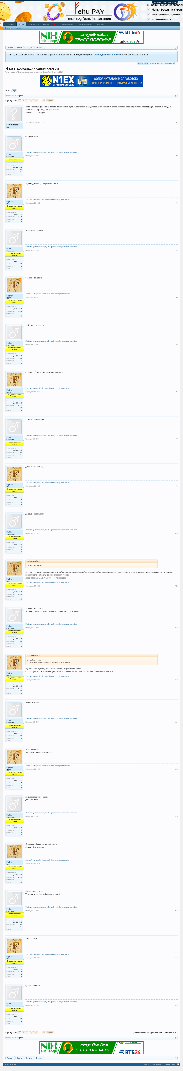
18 (44, 101)
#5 (177, 297)
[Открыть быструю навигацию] (176, 48)
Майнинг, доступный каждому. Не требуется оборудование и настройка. (51, 152)
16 (21, 221)
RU (15, 1064)
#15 (176, 769)
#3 (177, 203)
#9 (177, 486)
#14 (176, 722)
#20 (176, 1005)
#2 (177, 156)
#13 (176, 680)
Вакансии (100, 24)
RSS (178, 1064)
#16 (176, 816)
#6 (177, 344)
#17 (176, 863)
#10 (176, 533)
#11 (176, 586)
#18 (176, 911)
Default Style (8, 1064)
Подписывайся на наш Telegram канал (162, 63)
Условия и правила (173, 1068)
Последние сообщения (13, 28)
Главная (11, 24)
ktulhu (9, 154)
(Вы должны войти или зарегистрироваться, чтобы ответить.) (155, 1033)
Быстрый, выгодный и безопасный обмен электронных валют (47, 199)
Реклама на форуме (85, 24)
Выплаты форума (143, 63)
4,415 (20, 216)
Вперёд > (49, 101)
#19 (176, 958)
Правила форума (67, 24)
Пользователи (33, 24)
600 (21, 169)
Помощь (159, 1064)
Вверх (173, 1064)
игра (14, 91)
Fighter (9, 201)
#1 (177, 122)
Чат (54, 24)
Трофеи (46, 24)
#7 (177, 392)
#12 (176, 628)
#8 (177, 439)
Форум (21, 24)
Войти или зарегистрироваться (165, 2)
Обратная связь (149, 1064)
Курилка (21, 72)
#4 (177, 250)
